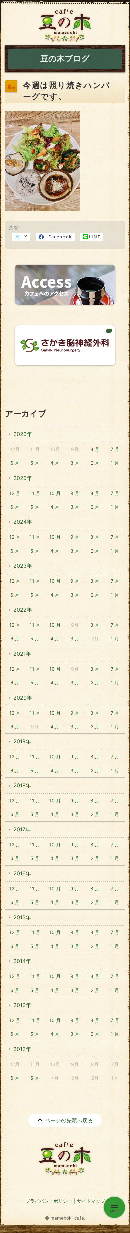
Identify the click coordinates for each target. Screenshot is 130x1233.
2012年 (22, 1049)
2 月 (95, 463)
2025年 (22, 478)
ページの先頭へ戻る (69, 1120)
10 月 (55, 493)
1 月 (115, 463)
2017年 (22, 829)
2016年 (22, 873)
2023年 (22, 565)
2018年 (22, 785)
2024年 (22, 521)
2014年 (22, 961)
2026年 (22, 434)
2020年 (22, 697)
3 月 (74, 463)
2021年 (22, 653)
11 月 (35, 493)
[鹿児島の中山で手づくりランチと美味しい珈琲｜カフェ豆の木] (65, 25)
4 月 (54, 463)
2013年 (22, 1005)
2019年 (22, 741)
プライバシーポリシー (48, 1201)
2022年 (22, 609)
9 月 (74, 493)
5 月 (34, 463)
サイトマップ (91, 1201)
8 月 (94, 449)
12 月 (14, 493)
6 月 (14, 463)
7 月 (115, 449)
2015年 (22, 917)
